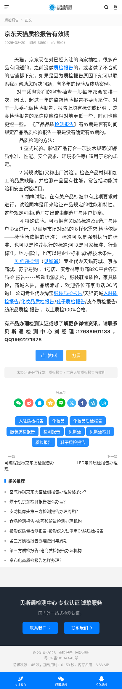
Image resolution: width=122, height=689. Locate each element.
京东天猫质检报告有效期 (37, 34)
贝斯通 (51, 261)
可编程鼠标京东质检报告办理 (29, 465)
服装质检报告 (68, 293)
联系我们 (40, 627)
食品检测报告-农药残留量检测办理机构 (45, 521)
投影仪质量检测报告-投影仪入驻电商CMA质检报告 (56, 530)
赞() (58, 42)
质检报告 (60, 7)
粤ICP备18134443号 (61, 658)
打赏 (76, 355)
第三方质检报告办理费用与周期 (38, 540)
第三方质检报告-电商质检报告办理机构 (45, 550)
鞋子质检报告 (70, 301)
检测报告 (64, 124)
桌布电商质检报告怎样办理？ (36, 560)
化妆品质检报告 (37, 301)
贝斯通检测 (26, 261)
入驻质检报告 (31, 420)
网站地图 (82, 652)
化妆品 (58, 420)
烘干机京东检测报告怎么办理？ (38, 501)
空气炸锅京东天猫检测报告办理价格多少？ (48, 491)
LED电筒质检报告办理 (97, 462)
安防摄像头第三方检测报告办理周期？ (44, 511)
